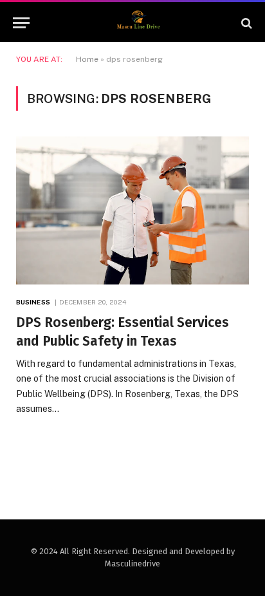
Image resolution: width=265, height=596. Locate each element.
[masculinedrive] (139, 23)
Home (87, 59)
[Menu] (21, 22)
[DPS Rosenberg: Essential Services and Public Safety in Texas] (132, 210)
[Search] (245, 22)
